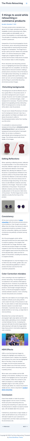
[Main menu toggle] (26, 3)
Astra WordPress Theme (16, 437)
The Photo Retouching (12, 3)
